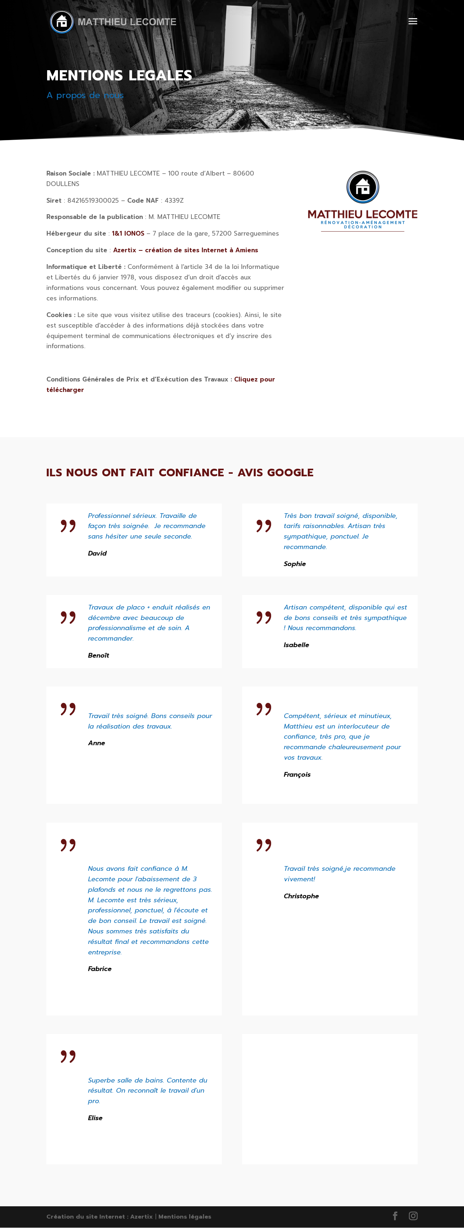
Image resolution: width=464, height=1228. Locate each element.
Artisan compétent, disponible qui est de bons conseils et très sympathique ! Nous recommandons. (345, 617)
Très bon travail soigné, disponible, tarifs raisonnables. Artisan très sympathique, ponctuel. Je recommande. (341, 531)
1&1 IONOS (128, 233)
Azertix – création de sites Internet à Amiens (185, 250)
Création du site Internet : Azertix (99, 1216)
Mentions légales (184, 1216)
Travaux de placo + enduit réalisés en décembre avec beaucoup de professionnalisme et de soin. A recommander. (149, 622)
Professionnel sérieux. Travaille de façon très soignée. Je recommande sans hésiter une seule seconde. (147, 526)
